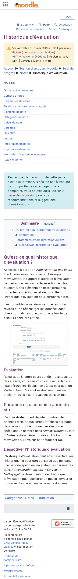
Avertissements (13, 570)
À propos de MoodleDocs (19, 565)
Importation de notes (17, 143)
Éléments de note (15, 111)
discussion (29, 52)
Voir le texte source (32, 29)
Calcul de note (13, 122)
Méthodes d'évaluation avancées (25, 154)
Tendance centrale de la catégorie (25, 106)
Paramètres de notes (17, 101)
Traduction (46, 498)
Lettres (8, 138)
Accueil (9, 68)
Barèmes (9, 127)
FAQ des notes (13, 159)
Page (46, 24)
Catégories (13, 498)
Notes (24, 73)
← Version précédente (32, 56)
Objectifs (9, 133)
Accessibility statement (18, 576)
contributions (46, 52)
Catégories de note (16, 117)
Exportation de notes (17, 149)
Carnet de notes (14, 95)
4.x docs (25, 24)
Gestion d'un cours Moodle (38, 68)
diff (15, 56)
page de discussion (21, 195)
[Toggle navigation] (4, 5)
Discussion (65, 24)
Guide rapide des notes (18, 90)
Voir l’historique (62, 29)
